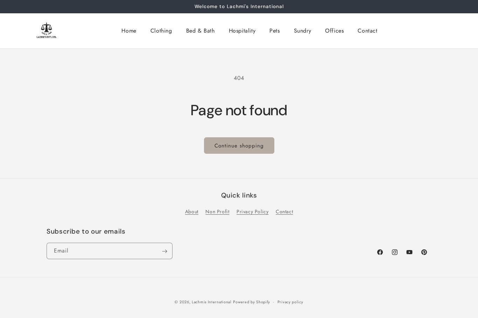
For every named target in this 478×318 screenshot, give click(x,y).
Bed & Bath (200, 31)
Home (128, 31)
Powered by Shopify (251, 302)
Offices (334, 31)
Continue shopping (239, 146)
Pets (274, 31)
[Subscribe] (164, 251)
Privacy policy (290, 301)
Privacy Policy (252, 211)
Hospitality (242, 31)
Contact (367, 31)
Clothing (161, 31)
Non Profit (217, 211)
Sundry (302, 31)
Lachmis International (212, 302)
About (191, 211)
